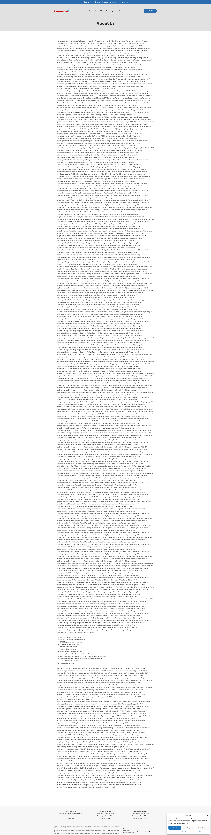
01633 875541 (125, 2)
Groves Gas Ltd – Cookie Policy (181, 831)
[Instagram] (141, 831)
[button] (208, 815)
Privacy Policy (126, 828)
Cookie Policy (126, 830)
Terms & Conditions (127, 827)
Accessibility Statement (128, 832)
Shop (120, 11)
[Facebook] (137, 831)
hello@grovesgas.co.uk (108, 2)
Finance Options (111, 11)
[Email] (145, 831)
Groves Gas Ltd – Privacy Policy (195, 831)
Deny (188, 828)
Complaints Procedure (128, 834)
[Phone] (149, 831)
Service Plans (99, 11)
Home (91, 11)
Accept (175, 828)
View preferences (202, 828)
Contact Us (150, 11)
